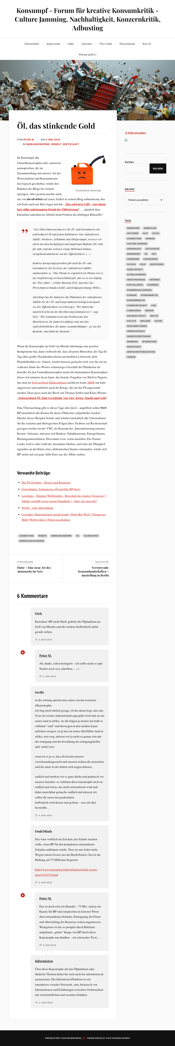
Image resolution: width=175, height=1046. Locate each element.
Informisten (44, 961)
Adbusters (133, 228)
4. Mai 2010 (52, 139)
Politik (131, 321)
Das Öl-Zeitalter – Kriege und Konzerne (46, 482)
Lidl (153, 305)
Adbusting (150, 228)
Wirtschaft (71, 144)
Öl (77, 536)
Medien (149, 310)
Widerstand (149, 341)
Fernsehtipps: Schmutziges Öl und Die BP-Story (51, 489)
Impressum (53, 43)
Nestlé (154, 316)
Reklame (145, 321)
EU (146, 254)
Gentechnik (157, 264)
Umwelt (56, 144)
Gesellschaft (135, 269)
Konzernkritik (136, 300)
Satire (158, 321)
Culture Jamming (137, 243)
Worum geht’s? (87, 54)
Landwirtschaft (137, 305)
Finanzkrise (151, 259)
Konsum (132, 295)
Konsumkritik (149, 295)
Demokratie (134, 249)
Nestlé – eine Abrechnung (37, 508)
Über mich (106, 43)
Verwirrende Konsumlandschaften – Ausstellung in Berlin (93, 571)
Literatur (87, 43)
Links (71, 43)
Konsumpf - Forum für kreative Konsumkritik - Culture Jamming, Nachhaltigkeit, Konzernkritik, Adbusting (87, 19)
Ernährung (133, 254)
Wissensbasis (127, 43)
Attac (155, 233)
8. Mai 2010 (45, 883)
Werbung (132, 341)
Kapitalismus (135, 285)
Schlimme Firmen (137, 326)
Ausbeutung (26, 536)
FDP (154, 254)
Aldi (145, 233)
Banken (150, 238)
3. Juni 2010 (46, 1003)
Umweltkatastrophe (31, 541)
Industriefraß (136, 279)
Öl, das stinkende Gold (56, 125)
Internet (155, 279)
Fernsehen (133, 259)
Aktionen (132, 233)
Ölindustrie (91, 536)
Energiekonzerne (38, 144)
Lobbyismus (134, 310)
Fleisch (131, 264)
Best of (147, 43)
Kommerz (152, 285)
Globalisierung (136, 274)
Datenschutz (31, 43)
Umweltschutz (136, 331)
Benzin (42, 536)
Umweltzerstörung (139, 336)
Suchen (129, 161)
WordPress (74, 1038)
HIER (91, 382)
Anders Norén (121, 1038)
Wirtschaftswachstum (141, 352)
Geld (143, 264)
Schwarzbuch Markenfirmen (49, 382)
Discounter (152, 249)
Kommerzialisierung (139, 290)
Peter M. (29, 139)
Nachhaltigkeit (136, 316)
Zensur (131, 357)
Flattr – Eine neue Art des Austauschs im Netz (34, 569)
